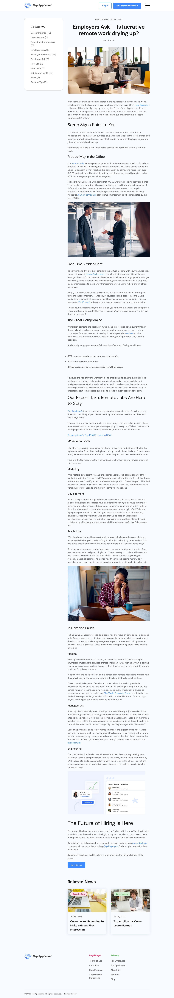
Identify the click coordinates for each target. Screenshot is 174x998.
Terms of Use (95, 960)
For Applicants (118, 965)
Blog (113, 979)
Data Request (95, 970)
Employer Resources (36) (43, 54)
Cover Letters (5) (39, 37)
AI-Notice (94, 965)
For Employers (118, 960)
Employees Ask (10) (40, 50)
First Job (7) (37, 63)
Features (115, 974)
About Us (115, 970)
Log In (105, 5)
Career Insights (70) (41, 32)
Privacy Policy (70, 994)
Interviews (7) (37, 68)
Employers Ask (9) (40, 59)
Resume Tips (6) (39, 82)
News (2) (35, 77)
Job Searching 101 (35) (42, 73)
